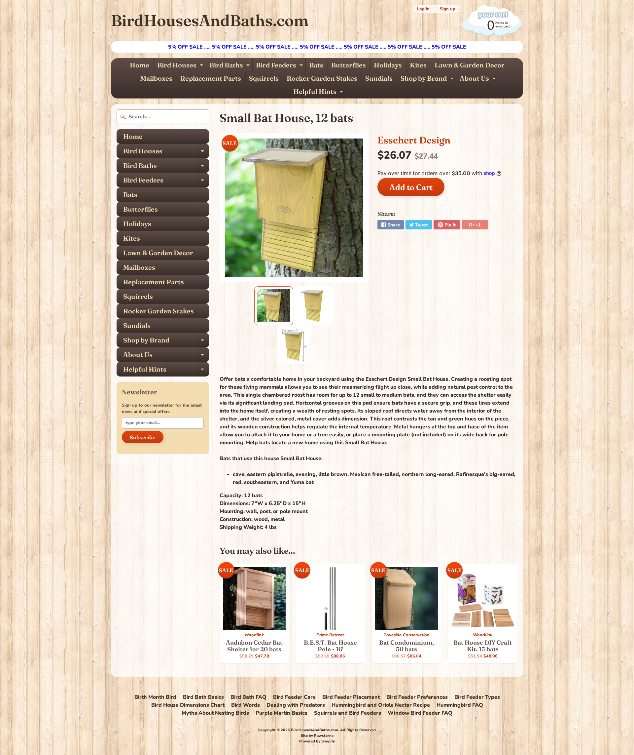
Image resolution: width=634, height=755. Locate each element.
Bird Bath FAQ (248, 697)
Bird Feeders (280, 66)
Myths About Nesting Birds (215, 713)
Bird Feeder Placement (351, 697)
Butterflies (348, 65)
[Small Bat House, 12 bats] (273, 305)
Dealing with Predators (295, 705)
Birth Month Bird (155, 697)
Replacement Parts (210, 78)
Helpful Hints (319, 92)
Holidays (388, 65)
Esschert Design (413, 140)
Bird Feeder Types (477, 697)
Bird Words (245, 705)
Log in (423, 9)
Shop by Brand (428, 79)
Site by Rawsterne (317, 735)
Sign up (447, 9)
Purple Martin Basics (281, 713)
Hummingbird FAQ (460, 705)
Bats (316, 65)
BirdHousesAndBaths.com (209, 20)
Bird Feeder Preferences (417, 697)
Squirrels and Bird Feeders (347, 713)
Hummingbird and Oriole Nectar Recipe (381, 705)
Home (139, 65)
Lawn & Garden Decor (470, 65)
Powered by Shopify (317, 741)
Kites (418, 65)
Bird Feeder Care (294, 697)
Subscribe (143, 437)
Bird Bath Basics (203, 697)
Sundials (379, 78)
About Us (478, 79)
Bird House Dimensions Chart (188, 705)
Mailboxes (156, 78)
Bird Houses (181, 66)
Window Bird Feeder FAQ (420, 713)
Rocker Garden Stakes (322, 78)
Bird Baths (230, 66)
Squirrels (264, 78)
